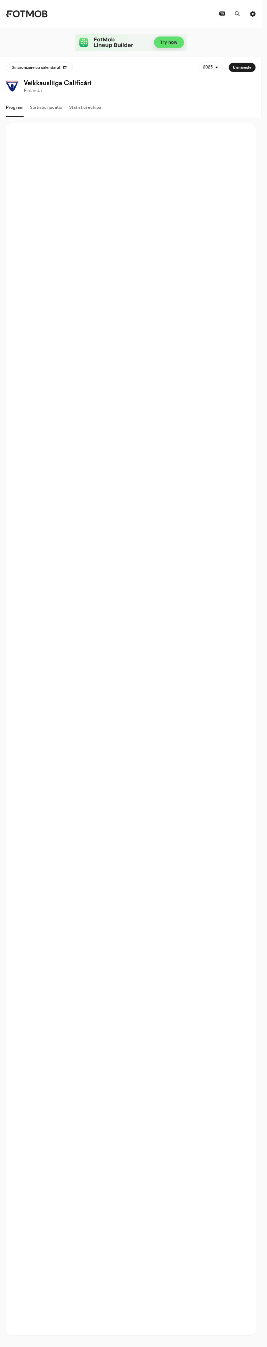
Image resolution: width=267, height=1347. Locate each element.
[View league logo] (12, 86)
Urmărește (242, 67)
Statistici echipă (85, 107)
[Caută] (237, 13)
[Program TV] (222, 13)
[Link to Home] (27, 13)
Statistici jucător (46, 107)
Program (15, 107)
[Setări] (252, 13)
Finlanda (33, 90)
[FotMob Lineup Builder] (131, 42)
